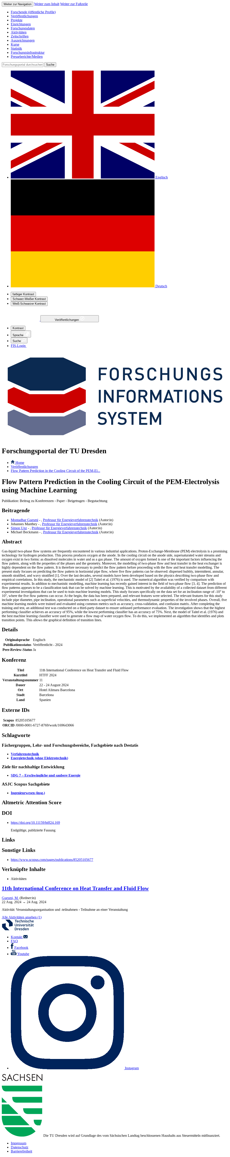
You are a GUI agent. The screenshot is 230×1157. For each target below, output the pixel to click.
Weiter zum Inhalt (46, 4)
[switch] (23, 294)
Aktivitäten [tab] (19, 879)
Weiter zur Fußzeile (74, 4)
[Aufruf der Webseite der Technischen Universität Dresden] (21, 929)
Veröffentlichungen (67, 320)
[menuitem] (119, 12)
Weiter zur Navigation (17, 4)
